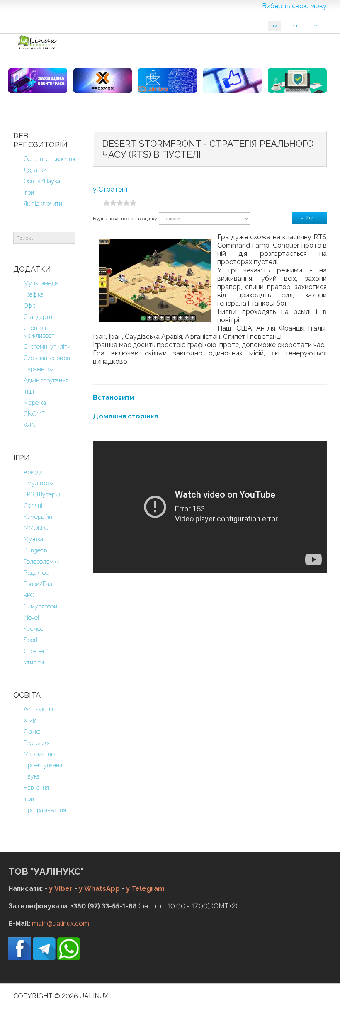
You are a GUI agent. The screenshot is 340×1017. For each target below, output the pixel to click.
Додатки (35, 170)
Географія (37, 743)
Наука (32, 776)
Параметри (39, 369)
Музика (33, 539)
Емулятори (39, 483)
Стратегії (36, 651)
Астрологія (38, 709)
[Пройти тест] (232, 80)
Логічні (33, 505)
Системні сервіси (47, 358)
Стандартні (38, 317)
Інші (29, 391)
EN (316, 26)
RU (295, 26)
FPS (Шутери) (42, 494)
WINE (31, 425)
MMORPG (36, 528)
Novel (31, 617)
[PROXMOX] (102, 80)
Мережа (35, 402)
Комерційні (38, 516)
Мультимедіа (41, 283)
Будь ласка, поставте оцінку (125, 218)
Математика (40, 754)
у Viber (61, 889)
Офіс (30, 305)
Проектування (43, 765)
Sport (31, 640)
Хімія (30, 720)
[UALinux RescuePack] (297, 80)
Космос (34, 628)
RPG (29, 595)
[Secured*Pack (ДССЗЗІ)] (37, 80)
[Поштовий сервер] (167, 80)
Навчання (36, 787)
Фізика (32, 731)
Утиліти (34, 662)
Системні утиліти (47, 346)
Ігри (29, 192)
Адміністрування (46, 380)
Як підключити (43, 203)
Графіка (34, 294)
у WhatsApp (99, 889)
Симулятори (40, 606)
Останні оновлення (49, 159)
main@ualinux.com (60, 923)
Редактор (36, 572)
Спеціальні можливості (40, 332)
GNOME (34, 414)
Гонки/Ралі (38, 584)
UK (274, 26)
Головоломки (42, 561)
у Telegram (145, 889)
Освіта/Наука (42, 181)
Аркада (33, 472)
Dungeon (35, 550)
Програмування (45, 810)
